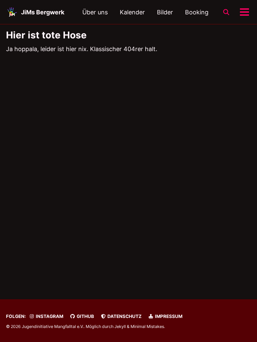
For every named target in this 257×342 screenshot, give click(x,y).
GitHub (85, 316)
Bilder (165, 12)
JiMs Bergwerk (42, 12)
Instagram (49, 316)
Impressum (168, 316)
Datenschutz (124, 316)
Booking (196, 12)
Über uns (95, 12)
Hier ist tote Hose (46, 35)
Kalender (132, 12)
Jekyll (120, 326)
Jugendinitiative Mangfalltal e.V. (53, 326)
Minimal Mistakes (147, 326)
